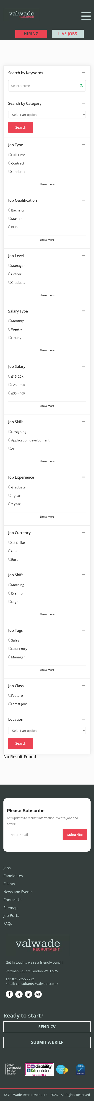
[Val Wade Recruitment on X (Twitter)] (19, 994)
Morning (17, 585)
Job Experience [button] (21, 477)
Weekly (16, 329)
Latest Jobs (19, 704)
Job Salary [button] (16, 366)
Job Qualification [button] (22, 200)
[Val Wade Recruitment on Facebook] (9, 994)
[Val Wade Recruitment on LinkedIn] (28, 994)
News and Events (18, 891)
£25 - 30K (18, 385)
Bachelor (18, 210)
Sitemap (10, 907)
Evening (17, 593)
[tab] (47, 73)
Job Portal (11, 915)
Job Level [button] (16, 255)
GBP (14, 551)
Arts (14, 448)
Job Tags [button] (15, 630)
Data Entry (19, 649)
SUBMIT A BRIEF (47, 1042)
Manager (18, 266)
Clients (9, 883)
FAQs (7, 923)
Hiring (31, 33)
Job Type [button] (15, 144)
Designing (18, 432)
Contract (17, 163)
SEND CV (47, 1026)
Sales (15, 640)
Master (16, 219)
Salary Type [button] (18, 311)
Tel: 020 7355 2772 (20, 979)
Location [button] (15, 719)
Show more (47, 184)
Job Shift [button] (15, 574)
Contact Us (12, 899)
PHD (14, 227)
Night (15, 602)
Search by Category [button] (25, 103)
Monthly (17, 321)
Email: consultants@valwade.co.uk (32, 983)
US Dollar (18, 542)
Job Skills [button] (16, 421)
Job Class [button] (16, 685)
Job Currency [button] (19, 532)
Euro (14, 559)
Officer (16, 274)
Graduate (18, 172)
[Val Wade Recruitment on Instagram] (38, 994)
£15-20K (17, 376)
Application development (30, 440)
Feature (17, 695)
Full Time (18, 155)
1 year (16, 495)
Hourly (16, 338)
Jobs (7, 867)
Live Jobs (67, 33)
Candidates (13, 875)
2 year (16, 504)
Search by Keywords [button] (25, 72)
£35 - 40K (18, 393)
